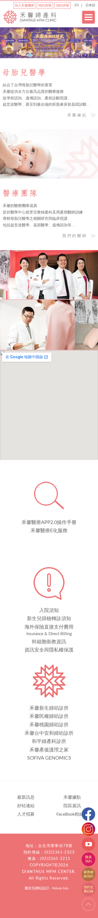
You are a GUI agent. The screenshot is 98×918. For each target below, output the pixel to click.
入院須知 (49, 610)
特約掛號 (44, 5)
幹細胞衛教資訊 (49, 641)
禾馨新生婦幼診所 (49, 708)
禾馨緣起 (77, 115)
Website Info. (60, 888)
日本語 (90, 5)
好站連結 (26, 806)
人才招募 (26, 814)
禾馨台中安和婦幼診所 (49, 733)
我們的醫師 (74, 236)
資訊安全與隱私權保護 (49, 650)
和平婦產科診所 (49, 741)
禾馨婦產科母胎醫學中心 (30, 18)
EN (77, 5)
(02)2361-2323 (59, 852)
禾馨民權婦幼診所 (49, 716)
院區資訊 (72, 806)
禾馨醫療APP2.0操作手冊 (49, 522)
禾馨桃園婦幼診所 (49, 724)
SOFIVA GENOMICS (49, 758)
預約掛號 (62, 5)
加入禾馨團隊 (24, 5)
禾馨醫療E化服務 (49, 530)
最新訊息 (26, 797)
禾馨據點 (72, 797)
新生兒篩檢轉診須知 (49, 618)
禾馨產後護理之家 (49, 750)
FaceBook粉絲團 (72, 814)
